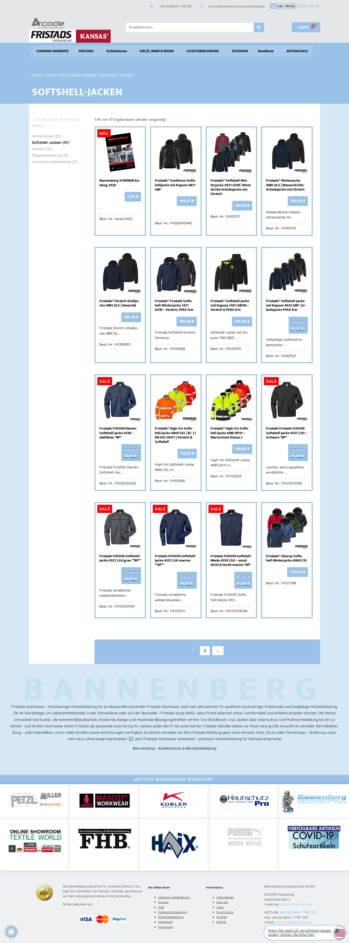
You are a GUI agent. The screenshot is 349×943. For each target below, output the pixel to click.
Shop (50, 75)
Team (220, 907)
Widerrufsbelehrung (171, 917)
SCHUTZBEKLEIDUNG (203, 51)
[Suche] (259, 27)
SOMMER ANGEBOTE (52, 51)
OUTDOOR (240, 51)
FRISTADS (86, 51)
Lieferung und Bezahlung (174, 897)
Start (37, 75)
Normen (221, 917)
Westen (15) (42, 149)
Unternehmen (225, 897)
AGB (161, 907)
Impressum (165, 922)
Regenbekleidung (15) (50, 155)
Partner (221, 922)
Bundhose (266, 51)
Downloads (165, 927)
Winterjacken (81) (46, 136)
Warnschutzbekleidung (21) (55, 161)
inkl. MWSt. (286, 6)
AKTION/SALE (297, 51)
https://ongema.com (295, 904)
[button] (11, 931)
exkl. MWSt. (310, 6)
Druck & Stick (225, 912)
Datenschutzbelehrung (172, 912)
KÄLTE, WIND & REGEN (157, 51)
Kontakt (163, 902)
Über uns (222, 902)
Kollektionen (117, 51)
